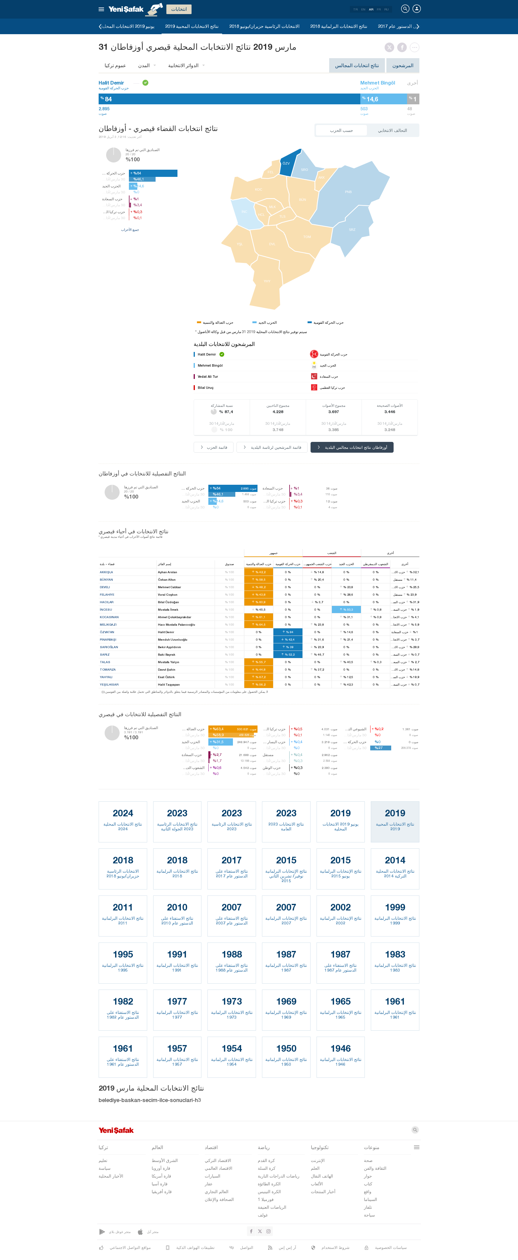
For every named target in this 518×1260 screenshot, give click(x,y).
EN (363, 9)
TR (355, 9)
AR (371, 9)
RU (386, 9)
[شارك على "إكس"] (391, 47)
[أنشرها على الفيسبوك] (403, 47)
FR (379, 9)
